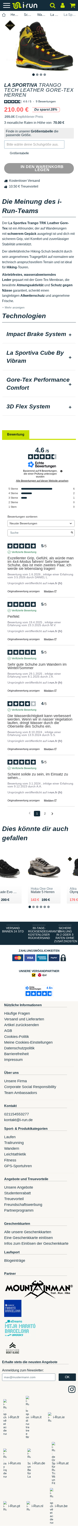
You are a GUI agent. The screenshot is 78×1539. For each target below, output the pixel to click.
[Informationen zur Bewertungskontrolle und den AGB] (61, 471)
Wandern (11, 1148)
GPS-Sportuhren (18, 1166)
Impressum (13, 1060)
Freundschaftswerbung (23, 1205)
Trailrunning (14, 1143)
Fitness (10, 1160)
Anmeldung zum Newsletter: (23, 1370)
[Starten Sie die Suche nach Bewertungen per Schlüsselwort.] (72, 533)
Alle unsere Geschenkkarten (27, 1232)
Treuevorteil (14, 1199)
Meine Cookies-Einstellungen (28, 1042)
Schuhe (28, 14)
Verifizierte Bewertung (24, 552)
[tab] (39, 334)
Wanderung (41, 14)
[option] (39, 45)
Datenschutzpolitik (19, 1048)
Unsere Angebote (18, 1187)
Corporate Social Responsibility (30, 1087)
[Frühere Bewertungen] (29, 813)
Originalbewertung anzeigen (23, 591)
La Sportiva (54, 14)
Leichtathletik (15, 1154)
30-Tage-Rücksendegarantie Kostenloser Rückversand (40, 933)
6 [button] (52, 910)
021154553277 (16, 1114)
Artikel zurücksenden (21, 1025)
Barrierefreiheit (16, 1054)
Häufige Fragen (17, 1013)
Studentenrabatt (17, 1193)
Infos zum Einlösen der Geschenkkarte (36, 1243)
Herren (15, 14)
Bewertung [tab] (15, 434)
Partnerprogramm (18, 1210)
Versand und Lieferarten (24, 1019)
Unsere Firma (15, 1081)
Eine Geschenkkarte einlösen (28, 1238)
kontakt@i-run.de (18, 1120)
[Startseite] (4, 15)
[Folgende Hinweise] (52, 813)
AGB (8, 1031)
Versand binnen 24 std (13, 929)
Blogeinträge (14, 1261)
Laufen (10, 1137)
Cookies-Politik (16, 1037)
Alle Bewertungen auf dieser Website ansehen (42, 480)
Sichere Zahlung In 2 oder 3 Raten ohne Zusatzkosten (65, 934)
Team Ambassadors (20, 1093)
